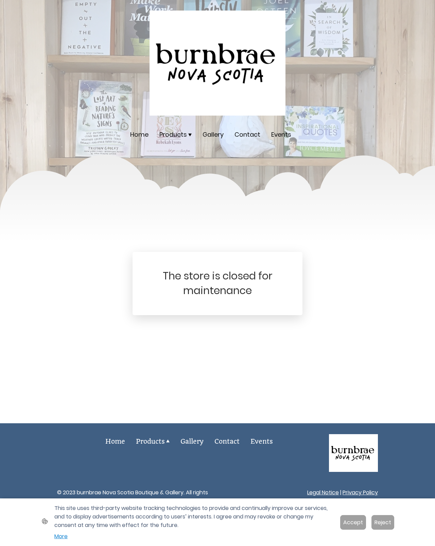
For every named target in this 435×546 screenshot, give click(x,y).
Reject (383, 522)
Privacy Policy (360, 492)
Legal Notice (323, 492)
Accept (353, 522)
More (61, 536)
